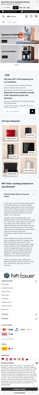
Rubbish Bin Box (12, 173)
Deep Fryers (5, 309)
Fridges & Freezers (11, 138)
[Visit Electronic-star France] (15, 359)
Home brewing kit (29, 170)
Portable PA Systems (7, 288)
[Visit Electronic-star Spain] (23, 359)
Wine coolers (12, 156)
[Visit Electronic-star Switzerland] (11, 359)
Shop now (15, 7)
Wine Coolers (5, 295)
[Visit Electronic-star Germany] (3, 359)
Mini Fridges (5, 284)
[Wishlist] (31, 16)
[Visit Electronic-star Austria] (7, 359)
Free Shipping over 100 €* (30, 11)
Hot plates (31, 152)
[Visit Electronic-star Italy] (19, 359)
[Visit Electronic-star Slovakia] (27, 359)
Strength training (6, 302)
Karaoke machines (7, 305)
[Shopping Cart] (36, 16)
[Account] (26, 16)
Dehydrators (5, 298)
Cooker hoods (30, 135)
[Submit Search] (3, 22)
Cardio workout (6, 291)
